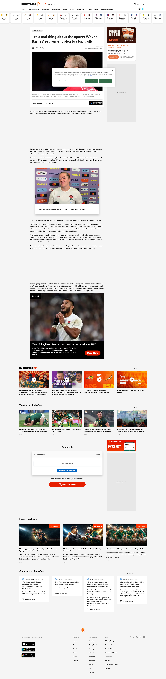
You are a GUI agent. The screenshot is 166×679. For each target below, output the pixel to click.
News (23, 9)
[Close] (112, 70)
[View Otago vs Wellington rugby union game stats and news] (39, 18)
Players (71, 9)
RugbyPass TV (81, 9)
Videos (75, 657)
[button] (39, 543)
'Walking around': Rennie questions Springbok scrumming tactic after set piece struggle (32, 585)
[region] (83, 77)
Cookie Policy (109, 649)
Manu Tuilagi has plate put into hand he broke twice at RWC (64, 344)
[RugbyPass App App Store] (41, 644)
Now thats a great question (65, 588)
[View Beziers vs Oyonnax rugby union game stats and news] (110, 18)
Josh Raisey (39, 48)
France (98, 149)
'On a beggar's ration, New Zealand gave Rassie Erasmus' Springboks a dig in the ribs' (98, 584)
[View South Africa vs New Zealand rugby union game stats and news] (15, 18)
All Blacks (80, 149)
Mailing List (92, 649)
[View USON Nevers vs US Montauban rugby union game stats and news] (145, 18)
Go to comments (29, 599)
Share (51, 103)
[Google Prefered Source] (95, 103)
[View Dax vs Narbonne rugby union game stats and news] (122, 18)
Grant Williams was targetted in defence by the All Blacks (67, 583)
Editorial (107, 668)
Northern (92, 656)
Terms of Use (109, 645)
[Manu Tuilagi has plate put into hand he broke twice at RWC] (67, 317)
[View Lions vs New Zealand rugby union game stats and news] (63, 18)
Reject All (91, 81)
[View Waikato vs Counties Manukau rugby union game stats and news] (27, 18)
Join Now (92, 641)
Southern (92, 660)
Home (75, 641)
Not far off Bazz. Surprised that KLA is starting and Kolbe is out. (33, 593)
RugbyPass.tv (93, 645)
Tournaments (56, 9)
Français (91, 672)
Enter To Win (113, 57)
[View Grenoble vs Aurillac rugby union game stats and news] (134, 18)
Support (107, 660)
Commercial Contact (111, 664)
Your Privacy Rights (62, 81)
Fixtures (75, 645)
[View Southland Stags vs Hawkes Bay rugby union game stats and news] (75, 18)
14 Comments (39, 103)
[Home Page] (31, 4)
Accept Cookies (105, 81)
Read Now (92, 352)
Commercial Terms (111, 653)
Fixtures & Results (33, 9)
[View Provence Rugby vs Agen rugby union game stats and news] (157, 18)
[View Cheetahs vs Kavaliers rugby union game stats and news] (51, 18)
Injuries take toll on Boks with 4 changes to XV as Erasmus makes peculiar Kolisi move (132, 584)
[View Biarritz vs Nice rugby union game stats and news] (86, 18)
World (91, 664)
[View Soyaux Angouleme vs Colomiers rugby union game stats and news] (98, 18)
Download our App (107, 9)
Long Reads (45, 9)
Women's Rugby (93, 9)
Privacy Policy (109, 641)
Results (75, 649)
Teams (65, 9)
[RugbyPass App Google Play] (41, 650)
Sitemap (75, 661)
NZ (90, 668)
